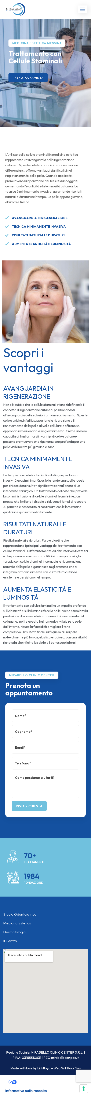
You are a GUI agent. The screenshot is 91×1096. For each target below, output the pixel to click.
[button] (82, 9)
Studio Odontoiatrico (19, 914)
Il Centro (10, 941)
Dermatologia (14, 932)
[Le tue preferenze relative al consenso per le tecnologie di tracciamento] (84, 1089)
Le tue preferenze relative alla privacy (50, 1082)
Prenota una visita (28, 78)
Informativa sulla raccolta (26, 1091)
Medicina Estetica (17, 923)
